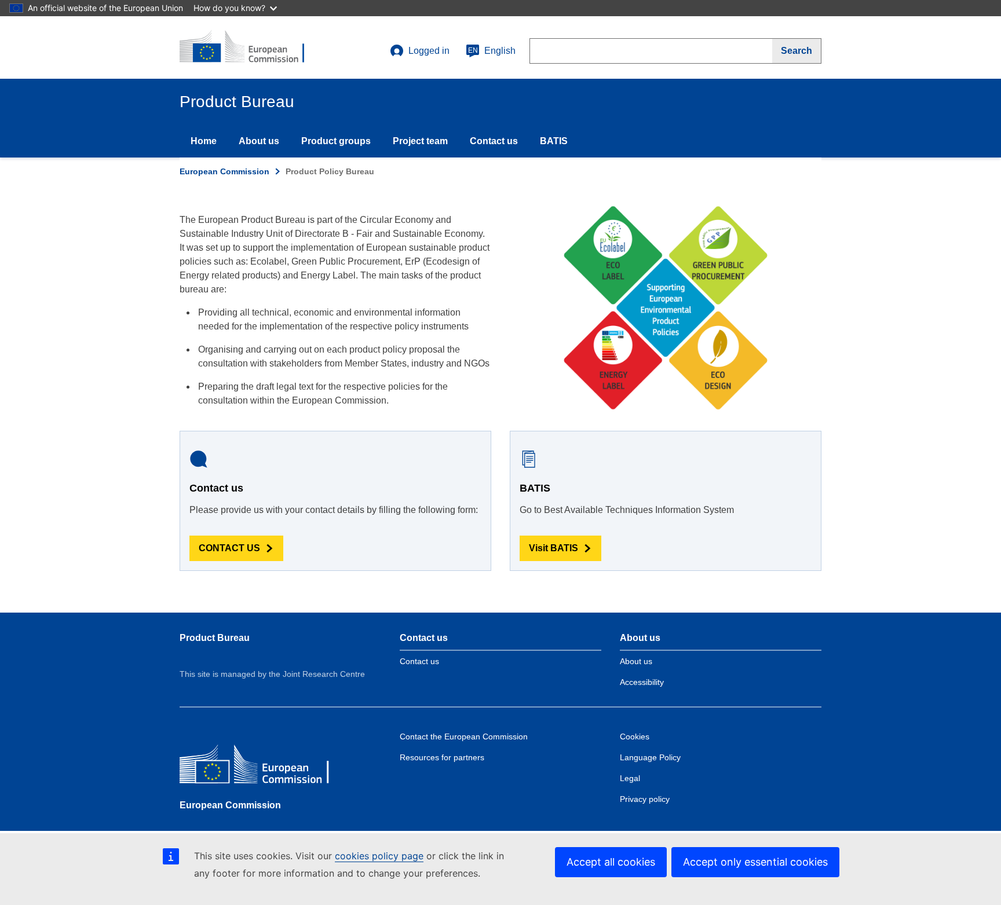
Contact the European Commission (464, 736)
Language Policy (650, 757)
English (492, 51)
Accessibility (642, 682)
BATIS (554, 141)
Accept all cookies (611, 862)
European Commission (224, 171)
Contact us (494, 141)
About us (259, 141)
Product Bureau (215, 638)
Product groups (336, 141)
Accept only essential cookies (755, 862)
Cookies (634, 736)
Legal (630, 778)
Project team (420, 141)
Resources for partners (442, 757)
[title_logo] (250, 47)
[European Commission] (264, 767)
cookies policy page (379, 856)
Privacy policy (645, 799)
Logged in (429, 51)
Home (204, 141)
